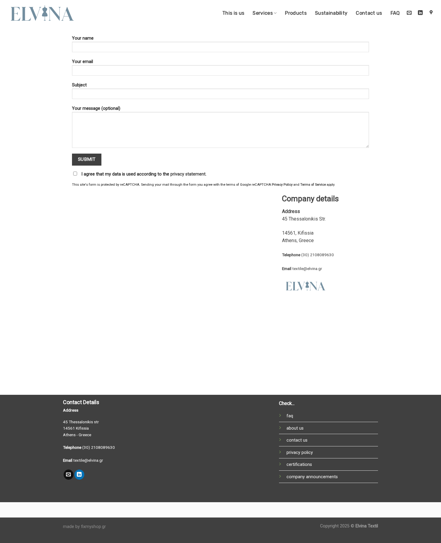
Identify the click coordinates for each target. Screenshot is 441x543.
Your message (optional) (96, 108)
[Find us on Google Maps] (431, 13)
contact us (297, 440)
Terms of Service (313, 185)
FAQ (395, 13)
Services (263, 13)
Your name (83, 38)
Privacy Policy (282, 185)
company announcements (312, 476)
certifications (299, 464)
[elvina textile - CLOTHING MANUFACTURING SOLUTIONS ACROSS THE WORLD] (42, 13)
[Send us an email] (409, 13)
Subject (79, 85)
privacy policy (299, 452)
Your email (82, 61)
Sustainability (331, 13)
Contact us (369, 13)
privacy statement (188, 174)
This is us (233, 13)
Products (296, 13)
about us (295, 428)
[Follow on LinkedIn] (420, 13)
